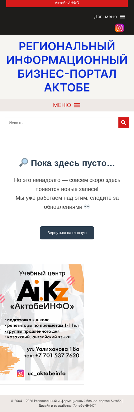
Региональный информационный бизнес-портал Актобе (78, 401)
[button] (105, 16)
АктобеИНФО (67, 2)
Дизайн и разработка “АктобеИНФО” (67, 405)
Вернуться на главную (67, 233)
